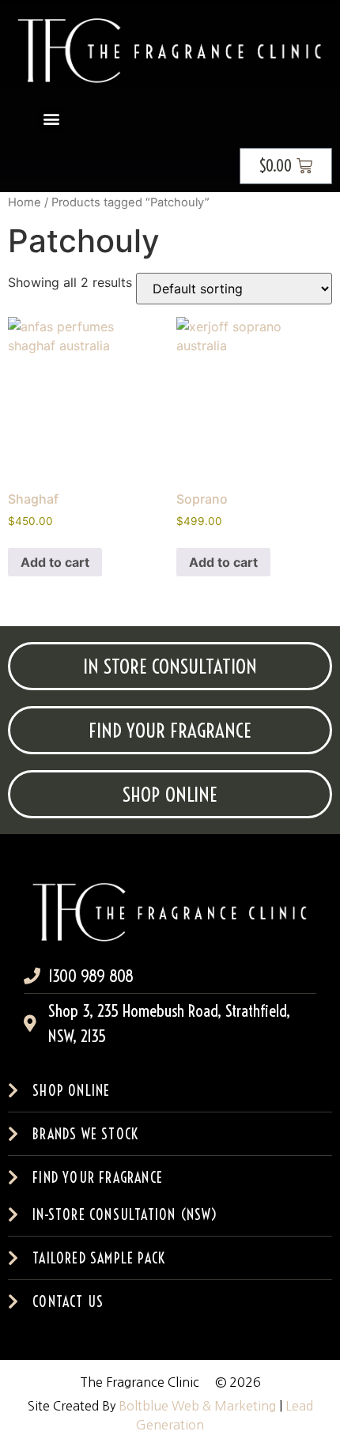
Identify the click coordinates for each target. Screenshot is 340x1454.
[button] (51, 119)
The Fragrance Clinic (139, 1382)
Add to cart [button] (55, 562)
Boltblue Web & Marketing (197, 1405)
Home (24, 202)
